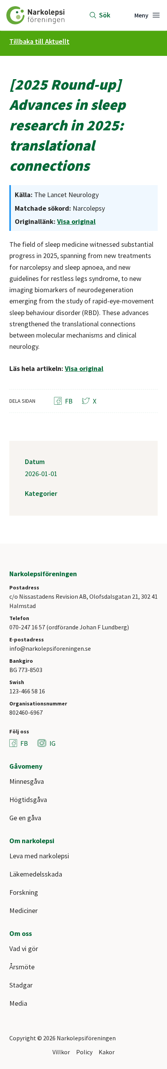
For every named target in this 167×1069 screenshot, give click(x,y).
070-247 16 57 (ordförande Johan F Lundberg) (69, 627)
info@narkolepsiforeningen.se (50, 648)
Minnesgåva (26, 781)
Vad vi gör (23, 948)
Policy (84, 1052)
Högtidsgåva (28, 799)
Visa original (76, 221)
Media (18, 1003)
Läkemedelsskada (35, 874)
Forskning (23, 892)
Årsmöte (22, 966)
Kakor (107, 1052)
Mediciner (23, 910)
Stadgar (21, 985)
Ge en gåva (25, 817)
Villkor (61, 1052)
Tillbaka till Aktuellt (39, 41)
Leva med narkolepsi (39, 855)
